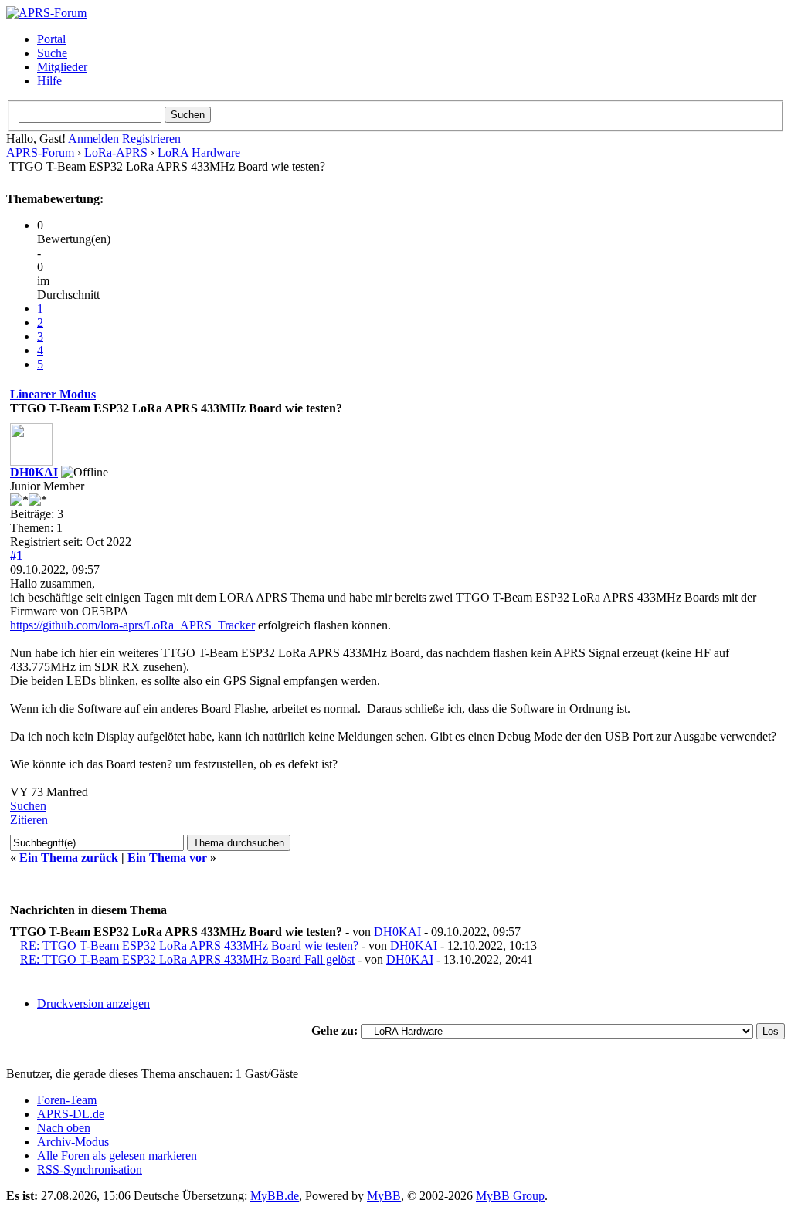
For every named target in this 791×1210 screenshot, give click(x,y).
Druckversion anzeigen (93, 1003)
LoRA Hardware (199, 152)
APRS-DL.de (70, 1113)
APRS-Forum (40, 152)
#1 (16, 555)
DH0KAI (34, 472)
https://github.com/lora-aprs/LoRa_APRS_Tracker (132, 625)
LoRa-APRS (116, 152)
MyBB (384, 1195)
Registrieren (151, 138)
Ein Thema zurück (68, 857)
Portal (51, 39)
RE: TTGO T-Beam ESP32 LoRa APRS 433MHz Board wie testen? (189, 945)
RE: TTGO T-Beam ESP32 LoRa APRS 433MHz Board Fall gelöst (187, 959)
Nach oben (63, 1127)
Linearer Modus (53, 394)
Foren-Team (67, 1100)
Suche (52, 52)
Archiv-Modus (73, 1141)
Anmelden (93, 138)
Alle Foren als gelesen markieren (117, 1155)
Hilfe (49, 80)
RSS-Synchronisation (89, 1169)
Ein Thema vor (167, 857)
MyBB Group (510, 1195)
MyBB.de (274, 1195)
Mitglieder (62, 66)
